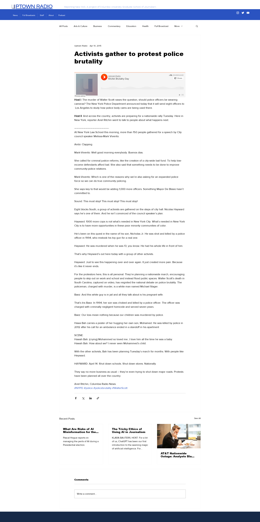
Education (131, 26)
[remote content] (130, 85)
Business (97, 26)
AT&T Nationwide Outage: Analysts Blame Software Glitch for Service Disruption (178, 455)
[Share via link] (97, 398)
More (177, 26)
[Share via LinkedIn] (90, 398)
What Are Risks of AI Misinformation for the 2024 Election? (79, 431)
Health (145, 26)
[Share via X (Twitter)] (83, 398)
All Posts (63, 26)
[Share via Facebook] (75, 398)
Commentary (114, 26)
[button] (196, 26)
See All (197, 418)
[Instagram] (237, 12)
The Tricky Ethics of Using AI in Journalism (128, 431)
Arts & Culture (80, 26)
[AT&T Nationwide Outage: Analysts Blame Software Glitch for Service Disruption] (179, 436)
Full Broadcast (161, 26)
